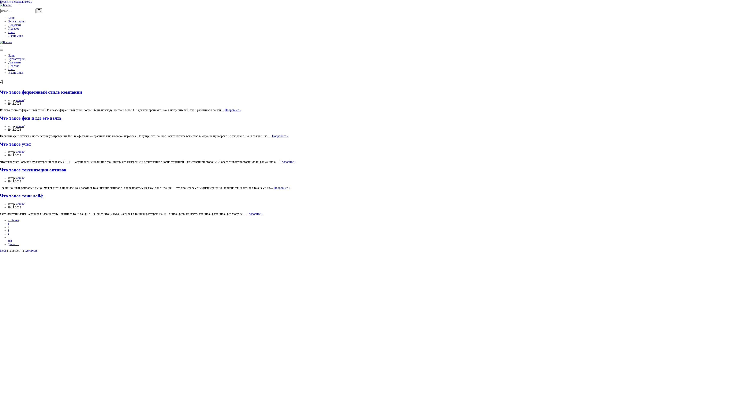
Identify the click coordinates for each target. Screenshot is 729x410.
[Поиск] (39, 10)
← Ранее (13, 220)
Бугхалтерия (16, 21)
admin (20, 100)
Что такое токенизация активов (33, 169)
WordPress (30, 250)
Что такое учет (15, 144)
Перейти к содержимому (16, 1)
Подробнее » (233, 110)
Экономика (15, 35)
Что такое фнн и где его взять (31, 118)
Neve (3, 250)
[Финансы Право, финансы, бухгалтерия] (6, 5)
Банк (11, 17)
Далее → (13, 244)
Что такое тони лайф (21, 195)
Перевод (13, 28)
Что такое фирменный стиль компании (41, 92)
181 (10, 240)
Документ (14, 25)
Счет (11, 32)
